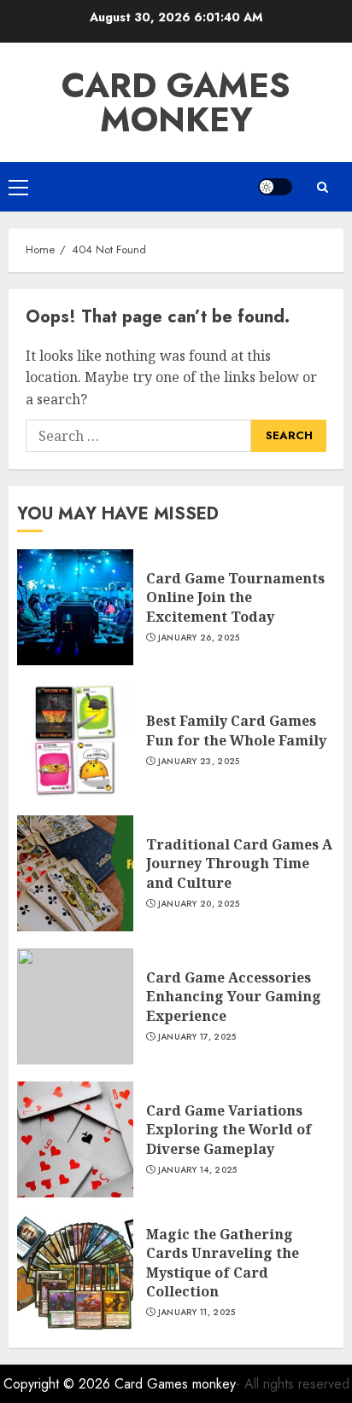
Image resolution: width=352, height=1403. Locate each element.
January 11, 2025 (197, 1313)
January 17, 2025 (197, 1037)
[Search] (322, 187)
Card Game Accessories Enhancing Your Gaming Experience (233, 996)
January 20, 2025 (199, 904)
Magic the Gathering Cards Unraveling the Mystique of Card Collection (222, 1263)
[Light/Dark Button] (275, 186)
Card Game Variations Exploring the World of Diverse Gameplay (229, 1129)
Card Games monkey (176, 102)
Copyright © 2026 (58, 1384)
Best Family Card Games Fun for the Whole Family (236, 730)
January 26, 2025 (199, 638)
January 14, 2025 (198, 1170)
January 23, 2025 (199, 762)
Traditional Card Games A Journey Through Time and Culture (239, 863)
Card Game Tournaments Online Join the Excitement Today (235, 597)
